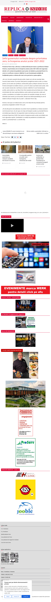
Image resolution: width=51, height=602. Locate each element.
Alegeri (7, 596)
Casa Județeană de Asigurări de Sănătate (10, 539)
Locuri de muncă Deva (6, 542)
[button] (43, 18)
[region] (17, 589)
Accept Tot (26, 596)
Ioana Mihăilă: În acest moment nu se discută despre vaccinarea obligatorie (13, 132)
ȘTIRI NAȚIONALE (22, 55)
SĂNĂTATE (16, 55)
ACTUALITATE (5, 17)
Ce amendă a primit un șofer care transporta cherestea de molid (25, 157)
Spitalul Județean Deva (6, 534)
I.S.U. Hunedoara (4, 528)
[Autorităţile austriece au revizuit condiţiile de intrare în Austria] (8, 146)
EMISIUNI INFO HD (38, 17)
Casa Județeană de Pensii (6, 537)
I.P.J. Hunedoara (4, 531)
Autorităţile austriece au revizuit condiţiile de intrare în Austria (8, 157)
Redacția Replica (14, 64)
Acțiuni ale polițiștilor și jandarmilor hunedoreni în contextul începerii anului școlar (42, 159)
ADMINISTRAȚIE (19, 17)
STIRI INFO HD (29, 17)
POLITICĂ (12, 17)
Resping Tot (16, 596)
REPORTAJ (4, 20)
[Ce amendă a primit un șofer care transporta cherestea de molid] (25, 146)
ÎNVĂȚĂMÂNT (11, 55)
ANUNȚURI (18, 20)
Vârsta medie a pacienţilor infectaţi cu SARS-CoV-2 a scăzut (37, 132)
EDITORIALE (11, 20)
